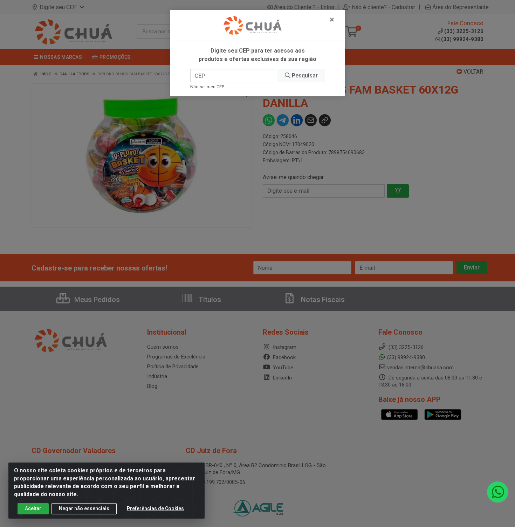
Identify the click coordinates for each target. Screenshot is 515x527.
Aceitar (33, 508)
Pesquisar (304, 75)
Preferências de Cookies (155, 508)
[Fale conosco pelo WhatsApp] (497, 491)
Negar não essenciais (84, 508)
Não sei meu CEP (207, 86)
